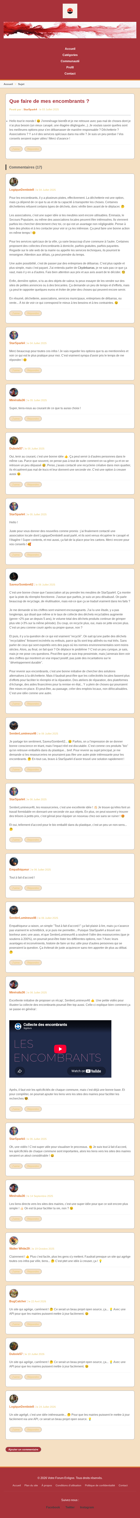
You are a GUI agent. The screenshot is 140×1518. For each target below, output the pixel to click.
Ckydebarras (86, 267)
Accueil (70, 48)
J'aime (16, 149)
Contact (70, 73)
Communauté (70, 61)
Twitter (70, 1507)
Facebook (53, 1507)
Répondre (33, 149)
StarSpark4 (30, 109)
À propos (47, 1485)
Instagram (87, 1507)
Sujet (21, 84)
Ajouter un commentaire (23, 1449)
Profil (70, 67)
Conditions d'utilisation (68, 1485)
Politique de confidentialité (100, 1485)
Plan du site (31, 1485)
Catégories (70, 55)
